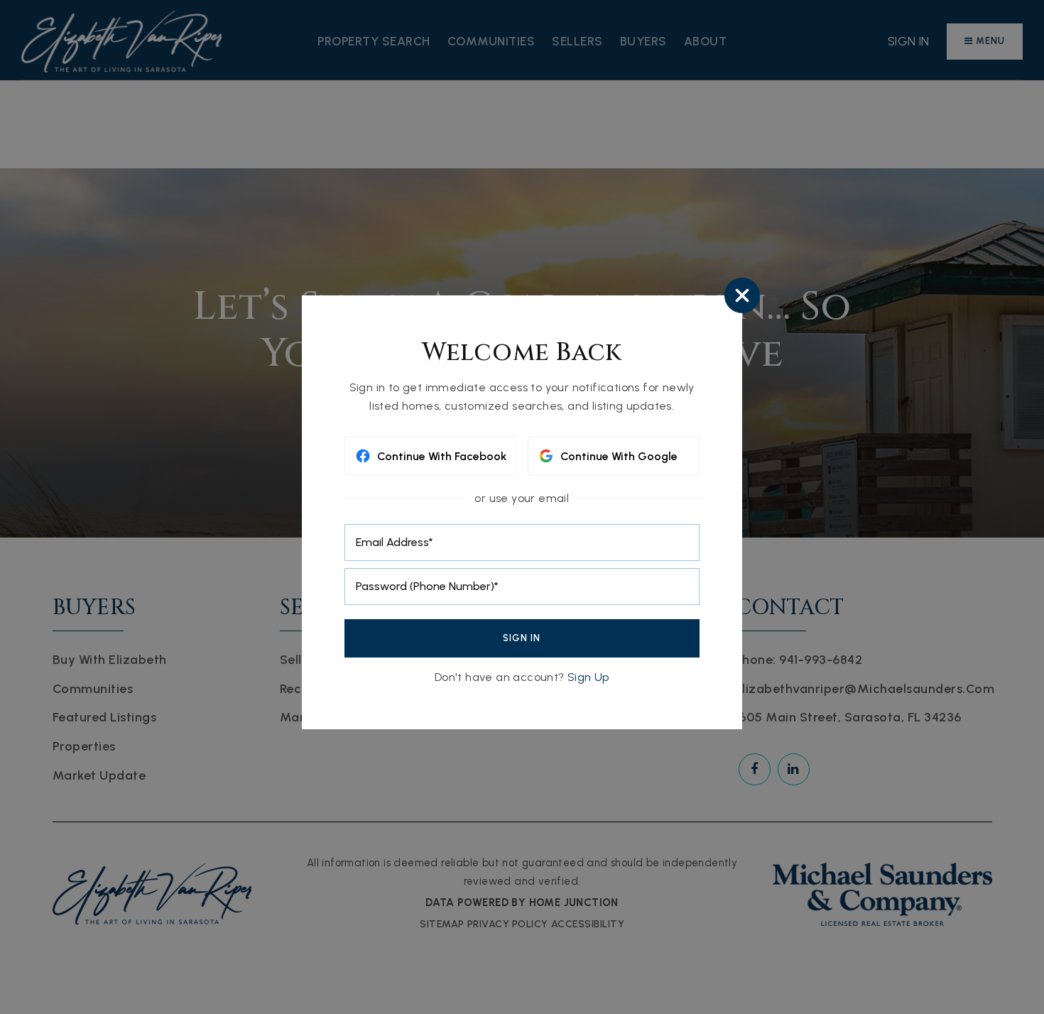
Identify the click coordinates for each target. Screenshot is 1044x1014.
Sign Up (588, 677)
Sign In (521, 638)
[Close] (742, 299)
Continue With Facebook (441, 456)
